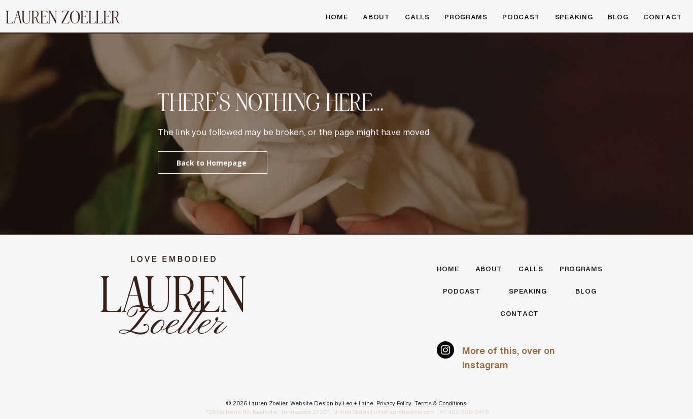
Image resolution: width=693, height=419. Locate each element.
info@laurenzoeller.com (404, 414)
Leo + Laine (358, 405)
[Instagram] (445, 350)
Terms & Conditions (440, 405)
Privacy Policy (393, 405)
